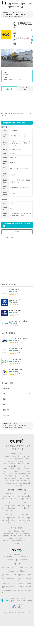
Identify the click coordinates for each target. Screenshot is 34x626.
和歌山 (27, 508)
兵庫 (30, 505)
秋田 (7, 498)
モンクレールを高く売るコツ (25, 586)
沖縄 (25, 522)
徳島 (6, 520)
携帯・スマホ (25, 458)
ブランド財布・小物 (24, 456)
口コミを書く (17, 231)
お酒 (15, 458)
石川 (10, 505)
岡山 (10, 517)
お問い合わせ (20, 538)
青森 (9, 496)
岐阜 (10, 508)
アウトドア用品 (25, 481)
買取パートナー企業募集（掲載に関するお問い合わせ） (16, 540)
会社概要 (17, 543)
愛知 (7, 510)
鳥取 (3, 517)
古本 (28, 463)
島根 (6, 517)
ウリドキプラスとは (10, 559)
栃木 (23, 496)
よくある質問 (12, 538)
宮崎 (24, 520)
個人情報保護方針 (24, 533)
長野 (6, 508)
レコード (17, 466)
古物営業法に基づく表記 (24, 536)
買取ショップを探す (28, 4)
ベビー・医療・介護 (17, 485)
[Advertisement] (17, 261)
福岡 (19, 517)
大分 (20, 520)
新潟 (3, 505)
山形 (11, 498)
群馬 (26, 496)
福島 (15, 498)
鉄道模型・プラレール (19, 471)
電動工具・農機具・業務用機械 (21, 483)
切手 (27, 476)
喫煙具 (19, 458)
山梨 (3, 508)
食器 (13, 476)
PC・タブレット (21, 461)
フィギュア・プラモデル (9, 468)
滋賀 (19, 505)
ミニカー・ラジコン (7, 471)
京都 (23, 505)
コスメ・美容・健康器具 (10, 478)
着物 (16, 473)
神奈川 (29, 498)
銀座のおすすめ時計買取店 (9, 578)
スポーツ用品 (7, 483)
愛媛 (14, 520)
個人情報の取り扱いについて (11, 533)
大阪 (26, 505)
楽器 (29, 473)
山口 (3, 520)
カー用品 (20, 478)
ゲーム (23, 463)
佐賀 (23, 517)
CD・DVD (11, 466)
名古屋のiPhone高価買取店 (25, 590)
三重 (11, 510)
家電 (19, 463)
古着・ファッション (8, 473)
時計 (3, 567)
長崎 (26, 517)
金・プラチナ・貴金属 (17, 567)
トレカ (23, 466)
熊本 (30, 517)
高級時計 (15, 456)
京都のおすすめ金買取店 (25, 583)
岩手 (13, 496)
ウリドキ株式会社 (20, 598)
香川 (10, 520)
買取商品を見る (15, 6)
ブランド (8, 567)
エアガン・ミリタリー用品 (23, 468)
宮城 (3, 498)
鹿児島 (28, 520)
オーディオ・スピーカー (10, 463)
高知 (9, 522)
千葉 (20, 498)
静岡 (14, 508)
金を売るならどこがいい (9, 583)
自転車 (6, 481)
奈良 (22, 508)
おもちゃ (29, 471)
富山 (6, 505)
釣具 (18, 481)
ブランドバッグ (8, 456)
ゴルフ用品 (12, 481)
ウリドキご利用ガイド (13, 531)
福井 (14, 505)
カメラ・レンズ (12, 461)
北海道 (4, 496)
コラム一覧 (17, 564)
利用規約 (23, 531)
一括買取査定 (14, 4)
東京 (24, 498)
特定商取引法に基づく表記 (9, 536)
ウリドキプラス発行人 (23, 559)
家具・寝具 (8, 476)
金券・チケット (20, 476)
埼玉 (30, 496)
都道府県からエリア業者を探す (17, 490)
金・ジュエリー (8, 458)
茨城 (19, 496)
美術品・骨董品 (22, 473)
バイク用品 (27, 478)
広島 (14, 517)
